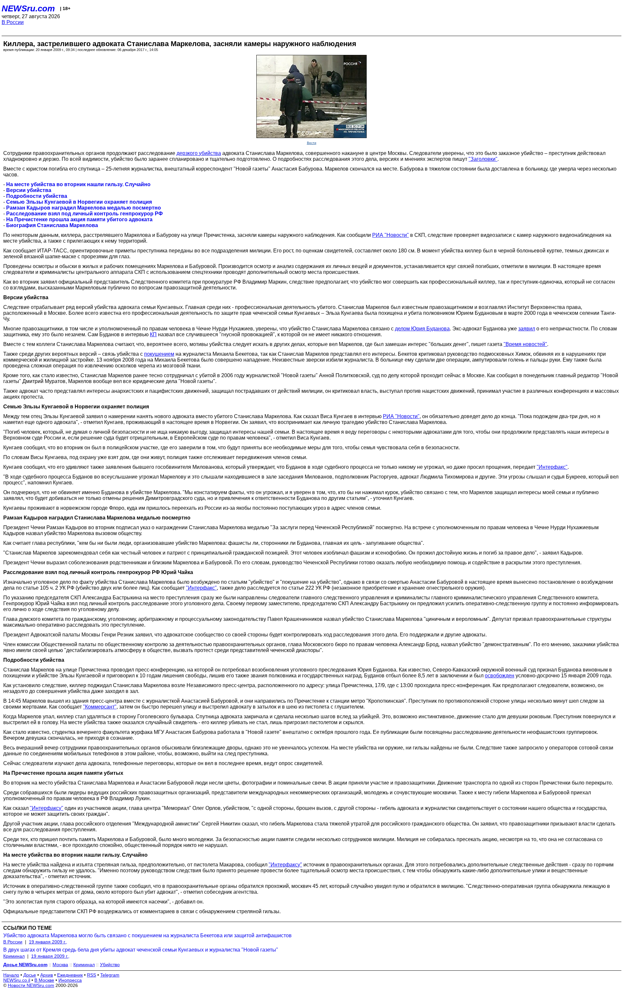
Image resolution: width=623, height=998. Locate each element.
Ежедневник (70, 975)
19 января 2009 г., (48, 941)
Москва (60, 964)
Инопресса (70, 980)
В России (13, 22)
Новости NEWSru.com (31, 985)
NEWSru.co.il (16, 980)
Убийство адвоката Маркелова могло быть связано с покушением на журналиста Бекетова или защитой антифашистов (147, 935)
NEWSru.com (28, 8)
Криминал (14, 956)
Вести (311, 143)
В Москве (44, 980)
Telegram (109, 975)
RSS (91, 975)
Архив (46, 975)
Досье (29, 975)
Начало (11, 975)
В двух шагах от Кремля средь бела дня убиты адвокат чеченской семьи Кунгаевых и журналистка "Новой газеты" (140, 950)
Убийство (110, 964)
